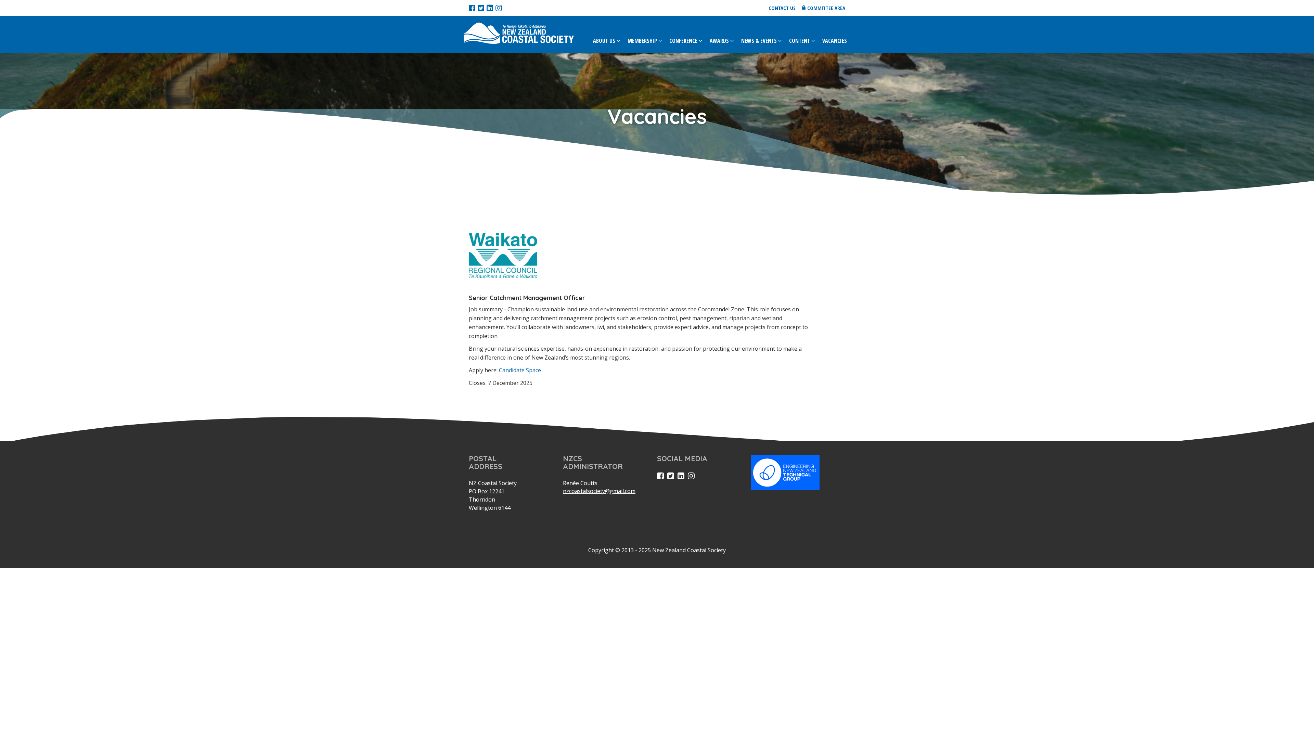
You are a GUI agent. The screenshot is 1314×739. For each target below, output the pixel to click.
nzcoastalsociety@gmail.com (599, 491)
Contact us (782, 7)
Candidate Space (520, 370)
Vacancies (834, 40)
